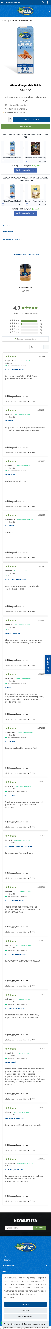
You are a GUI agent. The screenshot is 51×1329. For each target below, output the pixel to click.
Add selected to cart (26, 170)
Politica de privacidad (13, 1324)
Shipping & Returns (12, 240)
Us (5, 1256)
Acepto (25, 1304)
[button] (29, 401)
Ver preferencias (25, 1316)
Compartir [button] (12, 396)
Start (4, 21)
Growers (7, 1260)
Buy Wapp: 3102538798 (10, 2)
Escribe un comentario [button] (26, 339)
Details (7, 226)
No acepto (25, 1310)
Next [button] (46, 274)
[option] (24, 278)
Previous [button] (2, 274)
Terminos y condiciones (34, 1324)
